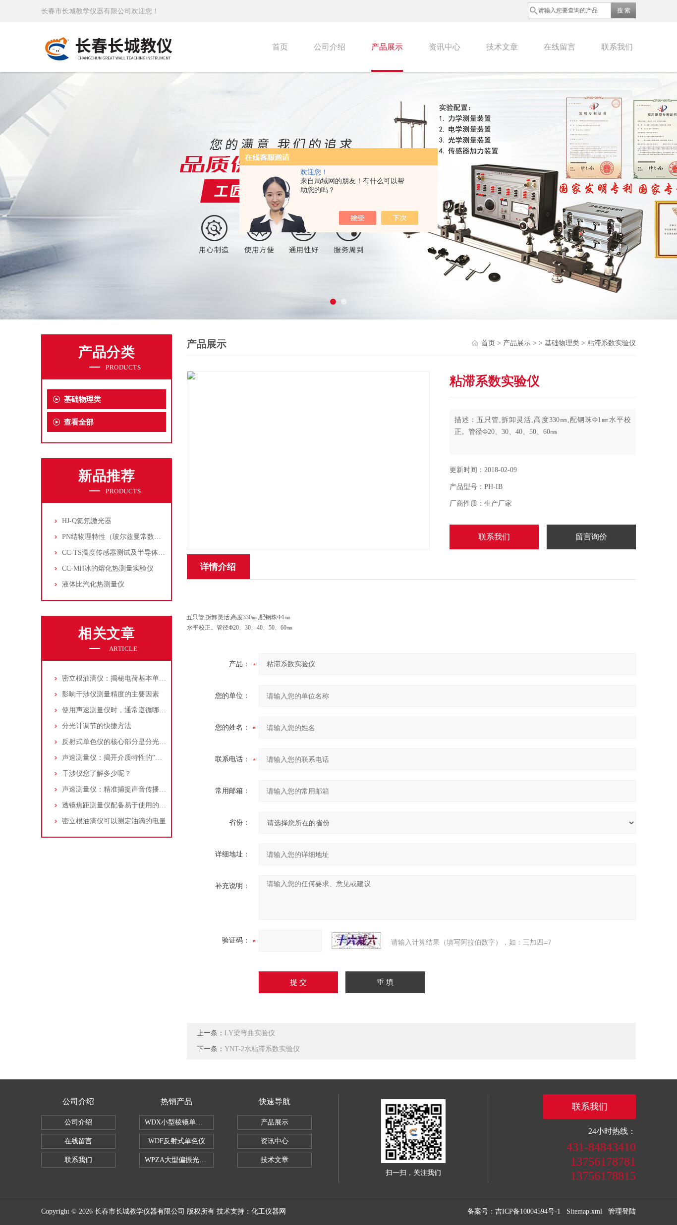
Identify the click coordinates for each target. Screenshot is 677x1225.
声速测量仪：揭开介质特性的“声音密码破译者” (134, 757)
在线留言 (559, 47)
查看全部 (79, 422)
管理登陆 (622, 1211)
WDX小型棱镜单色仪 (177, 1122)
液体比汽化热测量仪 (93, 584)
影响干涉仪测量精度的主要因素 (110, 694)
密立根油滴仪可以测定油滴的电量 (114, 821)
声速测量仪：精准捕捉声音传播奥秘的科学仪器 (135, 789)
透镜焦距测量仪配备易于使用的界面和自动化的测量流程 (148, 805)
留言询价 (591, 537)
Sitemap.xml (584, 1211)
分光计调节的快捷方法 (96, 726)
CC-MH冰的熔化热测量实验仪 (108, 568)
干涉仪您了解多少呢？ (96, 773)
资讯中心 (444, 47)
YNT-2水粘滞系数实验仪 (262, 1049)
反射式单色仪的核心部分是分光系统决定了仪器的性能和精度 (155, 742)
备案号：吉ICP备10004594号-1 (514, 1211)
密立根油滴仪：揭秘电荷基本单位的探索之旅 (131, 678)
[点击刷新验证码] (356, 940)
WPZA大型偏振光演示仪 (179, 1160)
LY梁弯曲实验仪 (250, 1033)
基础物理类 (82, 399)
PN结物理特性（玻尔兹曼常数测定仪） (122, 536)
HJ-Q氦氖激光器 (87, 521)
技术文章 (502, 47)
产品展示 (387, 47)
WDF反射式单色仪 (176, 1141)
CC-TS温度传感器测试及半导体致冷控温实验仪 (134, 552)
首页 (280, 47)
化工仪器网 (268, 1211)
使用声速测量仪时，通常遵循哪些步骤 (121, 710)
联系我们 (617, 47)
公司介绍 (329, 47)
